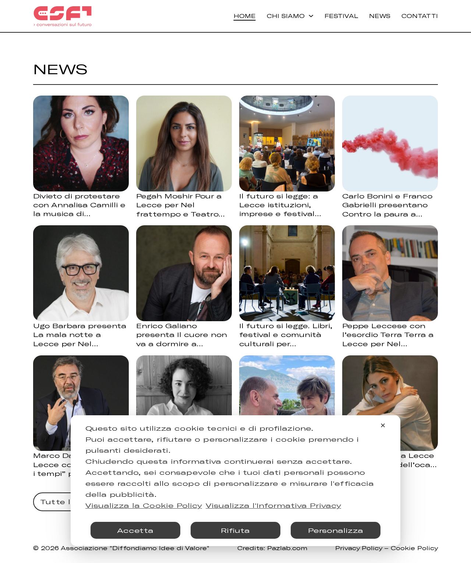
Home (245, 15)
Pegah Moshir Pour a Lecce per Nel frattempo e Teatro (179, 205)
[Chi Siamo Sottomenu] (311, 15)
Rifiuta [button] (235, 530)
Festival (341, 15)
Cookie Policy (414, 548)
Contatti (419, 15)
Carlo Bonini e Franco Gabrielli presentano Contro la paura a (387, 205)
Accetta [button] (135, 530)
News (379, 15)
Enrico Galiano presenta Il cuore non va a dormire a (181, 334)
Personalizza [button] (335, 530)
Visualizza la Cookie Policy (143, 505)
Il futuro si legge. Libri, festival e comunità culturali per (285, 334)
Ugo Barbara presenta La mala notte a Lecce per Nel (79, 334)
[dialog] (235, 480)
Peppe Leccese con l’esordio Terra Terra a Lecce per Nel (387, 334)
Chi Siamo (286, 15)
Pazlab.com (287, 548)
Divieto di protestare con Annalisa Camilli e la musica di (79, 205)
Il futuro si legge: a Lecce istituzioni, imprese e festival (278, 205)
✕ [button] (383, 425)
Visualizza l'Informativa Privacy (273, 505)
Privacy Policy (358, 548)
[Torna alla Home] (62, 16)
